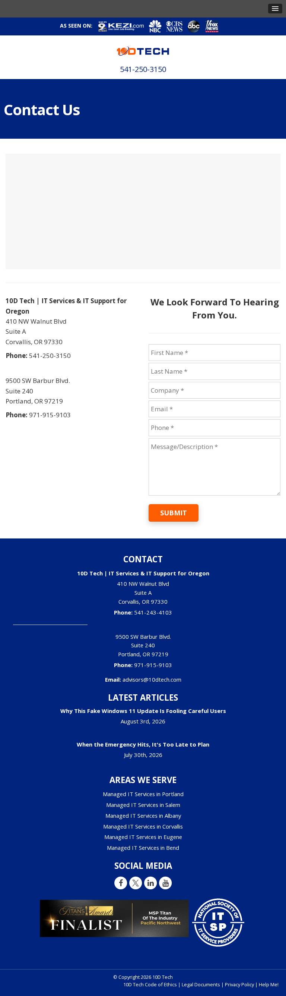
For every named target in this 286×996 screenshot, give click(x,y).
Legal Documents (201, 984)
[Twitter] (135, 882)
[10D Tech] (143, 48)
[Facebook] (120, 882)
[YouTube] (165, 882)
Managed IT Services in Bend (143, 847)
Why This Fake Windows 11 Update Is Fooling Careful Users (143, 710)
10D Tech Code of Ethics (150, 984)
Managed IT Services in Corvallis (143, 826)
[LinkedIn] (150, 882)
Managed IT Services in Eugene (143, 837)
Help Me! (269, 984)
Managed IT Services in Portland (143, 794)
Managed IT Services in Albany (143, 815)
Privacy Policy (239, 984)
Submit (173, 512)
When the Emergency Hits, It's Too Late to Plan (143, 744)
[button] (275, 8)
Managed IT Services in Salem (143, 804)
